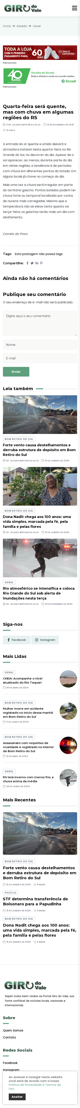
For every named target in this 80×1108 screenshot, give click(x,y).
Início (7, 26)
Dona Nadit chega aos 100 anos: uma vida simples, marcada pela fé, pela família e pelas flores (37, 522)
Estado (22, 26)
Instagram (11, 1070)
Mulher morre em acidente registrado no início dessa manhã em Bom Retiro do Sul (28, 713)
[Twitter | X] (32, 263)
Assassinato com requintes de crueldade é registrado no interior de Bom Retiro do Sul (28, 747)
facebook (19, 640)
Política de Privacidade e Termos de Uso (35, 1087)
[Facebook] (28, 263)
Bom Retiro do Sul (19, 439)
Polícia (10, 893)
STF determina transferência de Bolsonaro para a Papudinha (35, 901)
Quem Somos (13, 1030)
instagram (47, 640)
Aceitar (17, 1097)
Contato (9, 1037)
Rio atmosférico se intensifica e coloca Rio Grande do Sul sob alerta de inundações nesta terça (39, 593)
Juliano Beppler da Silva (26, 124)
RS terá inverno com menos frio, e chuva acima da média (28, 779)
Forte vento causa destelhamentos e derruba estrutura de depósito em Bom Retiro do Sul (39, 450)
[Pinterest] (41, 263)
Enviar (16, 371)
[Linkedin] (37, 263)
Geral (37, 26)
